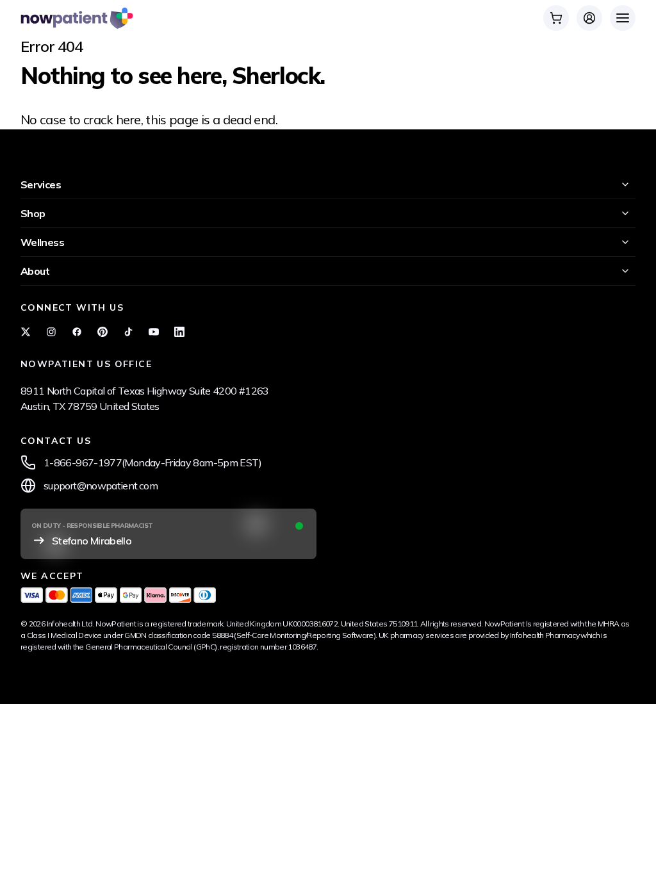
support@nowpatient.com (101, 485)
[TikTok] (128, 332)
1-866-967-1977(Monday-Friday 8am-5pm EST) (153, 462)
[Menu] (623, 18)
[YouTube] (154, 332)
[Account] (589, 18)
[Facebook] (77, 332)
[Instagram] (51, 332)
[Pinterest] (102, 332)
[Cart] (556, 18)
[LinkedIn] (179, 332)
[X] (25, 332)
